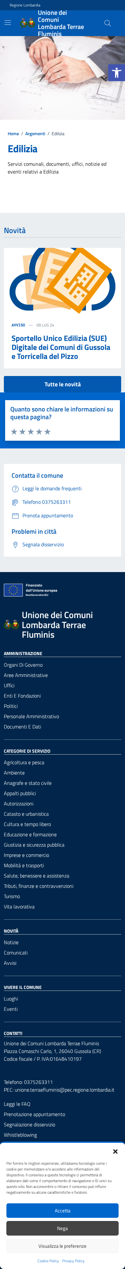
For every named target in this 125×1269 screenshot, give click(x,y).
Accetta (63, 1210)
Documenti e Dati (22, 726)
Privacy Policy (73, 1261)
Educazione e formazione (30, 834)
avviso (18, 324)
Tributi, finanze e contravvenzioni (38, 886)
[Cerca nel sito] (107, 23)
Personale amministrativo (31, 716)
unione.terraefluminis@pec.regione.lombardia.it (64, 1090)
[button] (116, 72)
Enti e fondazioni (22, 696)
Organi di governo (23, 665)
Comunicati (16, 952)
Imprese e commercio (26, 855)
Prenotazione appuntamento (34, 1114)
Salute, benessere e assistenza (36, 875)
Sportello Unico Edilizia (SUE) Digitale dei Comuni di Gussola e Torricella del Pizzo (61, 347)
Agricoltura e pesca (24, 762)
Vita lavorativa (19, 906)
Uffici (9, 685)
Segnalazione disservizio (29, 1124)
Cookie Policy (48, 1261)
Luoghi (11, 998)
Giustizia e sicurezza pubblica (34, 845)
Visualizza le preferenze (62, 1246)
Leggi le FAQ (17, 1104)
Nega (62, 1228)
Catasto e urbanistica (26, 814)
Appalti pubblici (20, 793)
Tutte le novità (63, 384)
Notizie (11, 942)
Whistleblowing (20, 1135)
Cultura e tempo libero (27, 824)
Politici (11, 706)
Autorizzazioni (18, 803)
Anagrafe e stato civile (28, 783)
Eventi (11, 1009)
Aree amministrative (26, 675)
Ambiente (14, 772)
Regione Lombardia (25, 5)
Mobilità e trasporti (24, 865)
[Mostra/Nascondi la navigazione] (8, 22)
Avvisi (10, 963)
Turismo (12, 896)
